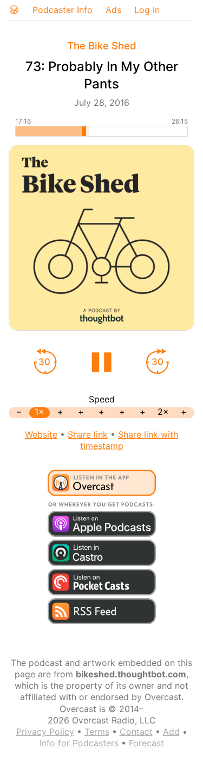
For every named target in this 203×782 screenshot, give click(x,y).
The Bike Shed (101, 46)
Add (171, 731)
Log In (147, 9)
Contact (136, 731)
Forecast (146, 743)
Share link (88, 434)
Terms (96, 731)
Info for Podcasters (79, 743)
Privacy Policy (45, 731)
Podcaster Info (62, 9)
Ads (113, 9)
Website (41, 434)
